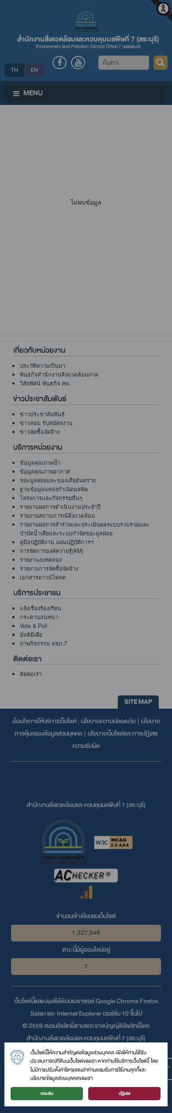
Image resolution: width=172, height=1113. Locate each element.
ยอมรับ (47, 1093)
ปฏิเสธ (125, 1093)
